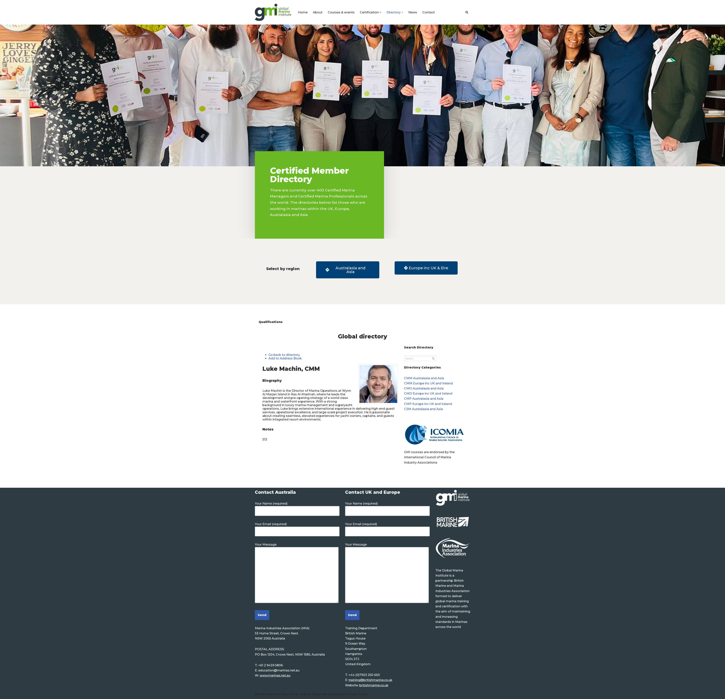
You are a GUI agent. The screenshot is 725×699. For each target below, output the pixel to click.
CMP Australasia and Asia (423, 398)
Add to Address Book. (285, 358)
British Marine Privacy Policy (277, 694)
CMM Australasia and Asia (424, 378)
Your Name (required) (271, 503)
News (412, 12)
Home (303, 12)
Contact (428, 12)
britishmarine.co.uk (373, 685)
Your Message (266, 544)
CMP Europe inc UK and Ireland (428, 404)
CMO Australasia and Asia (424, 388)
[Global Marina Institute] (273, 12)
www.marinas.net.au (275, 675)
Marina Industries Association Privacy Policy (334, 694)
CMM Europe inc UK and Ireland (428, 383)
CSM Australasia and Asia (423, 409)
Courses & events (341, 12)
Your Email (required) (271, 524)
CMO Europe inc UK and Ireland (428, 393)
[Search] (466, 12)
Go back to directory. (284, 355)
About (317, 12)
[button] (380, 12)
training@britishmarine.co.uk (370, 680)
